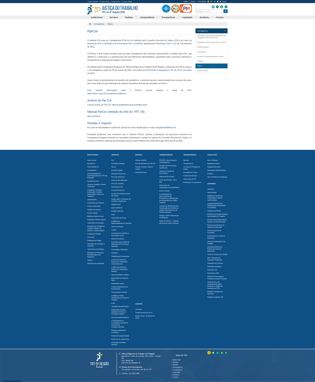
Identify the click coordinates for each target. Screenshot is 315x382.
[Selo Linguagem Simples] (166, 8)
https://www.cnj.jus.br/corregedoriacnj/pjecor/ (106, 93)
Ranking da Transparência (192, 182)
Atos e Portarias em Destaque (217, 177)
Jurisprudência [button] (147, 17)
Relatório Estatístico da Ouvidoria (215, 293)
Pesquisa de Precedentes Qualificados (168, 167)
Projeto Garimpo (202, 70)
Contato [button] (220, 17)
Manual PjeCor (94, 116)
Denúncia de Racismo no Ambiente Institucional (215, 226)
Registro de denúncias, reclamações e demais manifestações (215, 198)
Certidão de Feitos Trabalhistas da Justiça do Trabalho (120, 298)
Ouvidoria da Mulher (214, 211)
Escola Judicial (92, 213)
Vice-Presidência (93, 167)
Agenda (186, 160)
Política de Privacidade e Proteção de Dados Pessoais (217, 277)
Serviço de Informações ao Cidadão (216, 242)
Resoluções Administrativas (216, 170)
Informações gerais (117, 283)
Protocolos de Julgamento (120, 339)
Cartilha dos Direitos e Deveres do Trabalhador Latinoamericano (119, 262)
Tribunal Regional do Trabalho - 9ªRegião (112, 10)
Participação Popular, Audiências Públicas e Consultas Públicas (118, 312)
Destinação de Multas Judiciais (118, 343)
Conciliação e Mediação (119, 249)
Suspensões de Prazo (118, 218)
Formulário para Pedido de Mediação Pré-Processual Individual (120, 244)
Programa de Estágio (94, 240)
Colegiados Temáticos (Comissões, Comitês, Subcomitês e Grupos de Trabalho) (95, 193)
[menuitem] (96, 17)
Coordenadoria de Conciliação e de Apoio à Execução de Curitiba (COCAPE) (119, 324)
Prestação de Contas (190, 172)
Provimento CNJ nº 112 (166, 44)
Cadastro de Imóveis (190, 176)
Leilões (113, 230)
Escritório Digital (116, 170)
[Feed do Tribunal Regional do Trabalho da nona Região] (226, 6)
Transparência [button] (168, 17)
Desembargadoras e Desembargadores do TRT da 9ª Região (97, 176)
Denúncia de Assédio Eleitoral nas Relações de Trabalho (217, 215)
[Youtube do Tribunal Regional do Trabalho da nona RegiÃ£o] (222, 352)
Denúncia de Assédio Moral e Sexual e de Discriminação (217, 221)
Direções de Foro (93, 181)
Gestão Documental (94, 210)
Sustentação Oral (117, 187)
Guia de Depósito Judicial (120, 275)
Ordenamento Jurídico (166, 176)
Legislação (176, 372)
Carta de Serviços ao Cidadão (217, 254)
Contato (175, 377)
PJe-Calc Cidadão (117, 183)
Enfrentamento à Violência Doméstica (216, 237)
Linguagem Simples (94, 234)
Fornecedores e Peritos (119, 292)
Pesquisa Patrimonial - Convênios (118, 331)
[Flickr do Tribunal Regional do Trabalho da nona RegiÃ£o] (213, 352)
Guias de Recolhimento (119, 180)
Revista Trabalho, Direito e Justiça (144, 168)
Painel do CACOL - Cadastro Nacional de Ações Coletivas (169, 222)
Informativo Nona (141, 172)
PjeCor (199, 66)
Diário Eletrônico (117, 208)
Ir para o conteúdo (92, 1)
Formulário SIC (212, 270)
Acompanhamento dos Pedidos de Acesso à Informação (214, 249)
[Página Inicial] (90, 24)
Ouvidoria (210, 189)
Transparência (188, 163)
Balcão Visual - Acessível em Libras (145, 317)
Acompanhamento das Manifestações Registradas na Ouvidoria (216, 205)
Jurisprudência (178, 367)
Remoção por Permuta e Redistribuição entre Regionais (95, 255)
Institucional (177, 360)
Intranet (224, 1)
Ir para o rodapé (127, 1)
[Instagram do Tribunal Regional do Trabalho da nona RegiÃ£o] (217, 352)
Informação (208, 1)
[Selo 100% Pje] (186, 8)
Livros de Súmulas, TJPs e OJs (168, 181)
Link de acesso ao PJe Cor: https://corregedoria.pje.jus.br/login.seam (117, 105)
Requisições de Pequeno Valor (119, 279)
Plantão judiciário (203, 47)
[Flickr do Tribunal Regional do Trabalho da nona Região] (213, 6)
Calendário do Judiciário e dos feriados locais (120, 234)
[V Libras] (217, 1)
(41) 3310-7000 (134, 373)
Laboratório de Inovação (95, 223)
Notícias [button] (129, 17)
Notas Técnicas (164, 191)
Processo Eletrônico (118, 177)
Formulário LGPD (213, 273)
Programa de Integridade (95, 263)
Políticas (210, 174)
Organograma (92, 199)
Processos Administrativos (120, 317)
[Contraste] (220, 1)
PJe (112, 160)
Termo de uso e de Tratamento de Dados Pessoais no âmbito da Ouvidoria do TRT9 (215, 285)
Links (113, 303)
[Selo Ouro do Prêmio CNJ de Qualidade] (175, 8)
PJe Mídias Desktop (118, 163)
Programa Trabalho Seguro (96, 219)
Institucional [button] (96, 17)
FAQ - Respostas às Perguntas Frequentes (214, 259)
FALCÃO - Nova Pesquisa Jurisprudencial (168, 161)
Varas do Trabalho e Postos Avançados (96, 185)
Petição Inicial (116, 204)
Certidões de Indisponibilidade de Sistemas (121, 222)
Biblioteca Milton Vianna (95, 216)
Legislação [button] (187, 17)
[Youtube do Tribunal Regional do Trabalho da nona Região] (221, 6)
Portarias (200, 61)
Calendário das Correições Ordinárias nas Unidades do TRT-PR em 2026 (211, 37)
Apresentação (212, 192)
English (185, 1)
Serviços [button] (114, 17)
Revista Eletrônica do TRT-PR (145, 163)
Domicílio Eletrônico (118, 190)
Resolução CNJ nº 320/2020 (99, 44)
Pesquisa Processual (118, 174)
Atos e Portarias (212, 160)
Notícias (175, 365)
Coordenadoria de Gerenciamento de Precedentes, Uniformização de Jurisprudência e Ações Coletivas (168, 198)
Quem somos (91, 160)
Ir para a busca (116, 1)
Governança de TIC (189, 179)
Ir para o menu (105, 1)
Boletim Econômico (117, 239)
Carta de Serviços (117, 227)
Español (192, 1)
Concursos (91, 237)
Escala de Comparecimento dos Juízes (210, 56)
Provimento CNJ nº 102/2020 (130, 44)
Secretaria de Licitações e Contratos (96, 245)
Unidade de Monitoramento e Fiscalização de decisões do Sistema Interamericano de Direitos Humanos (169, 209)
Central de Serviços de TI (143, 313)
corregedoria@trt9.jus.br (165, 127)
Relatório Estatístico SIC (215, 297)
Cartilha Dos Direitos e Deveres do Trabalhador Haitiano (119, 269)
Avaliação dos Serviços (215, 263)
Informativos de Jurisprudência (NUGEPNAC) (169, 186)
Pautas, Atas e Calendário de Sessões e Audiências (121, 200)
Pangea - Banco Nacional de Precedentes (169, 217)
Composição (201, 52)
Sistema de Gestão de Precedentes (166, 172)
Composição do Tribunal (95, 203)
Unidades (138, 309)
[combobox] (209, 11)
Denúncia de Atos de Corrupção (214, 232)
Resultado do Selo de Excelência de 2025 (211, 42)
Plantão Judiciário (117, 211)
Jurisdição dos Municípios (120, 306)
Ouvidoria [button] (204, 17)
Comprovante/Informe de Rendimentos (119, 288)
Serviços (175, 362)
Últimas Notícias (140, 160)
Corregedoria (99, 24)
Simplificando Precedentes (120, 256)
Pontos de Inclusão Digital (120, 336)
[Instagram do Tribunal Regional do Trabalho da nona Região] (217, 6)
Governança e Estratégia (95, 249)
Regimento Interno (213, 163)
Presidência (91, 163)
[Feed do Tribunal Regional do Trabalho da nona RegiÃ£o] (226, 352)
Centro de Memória (93, 206)
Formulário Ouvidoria (214, 266)
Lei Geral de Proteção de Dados (191, 168)
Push (113, 214)
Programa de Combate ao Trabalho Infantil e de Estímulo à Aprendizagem (96, 228)
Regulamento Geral (213, 167)
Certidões (114, 253)
